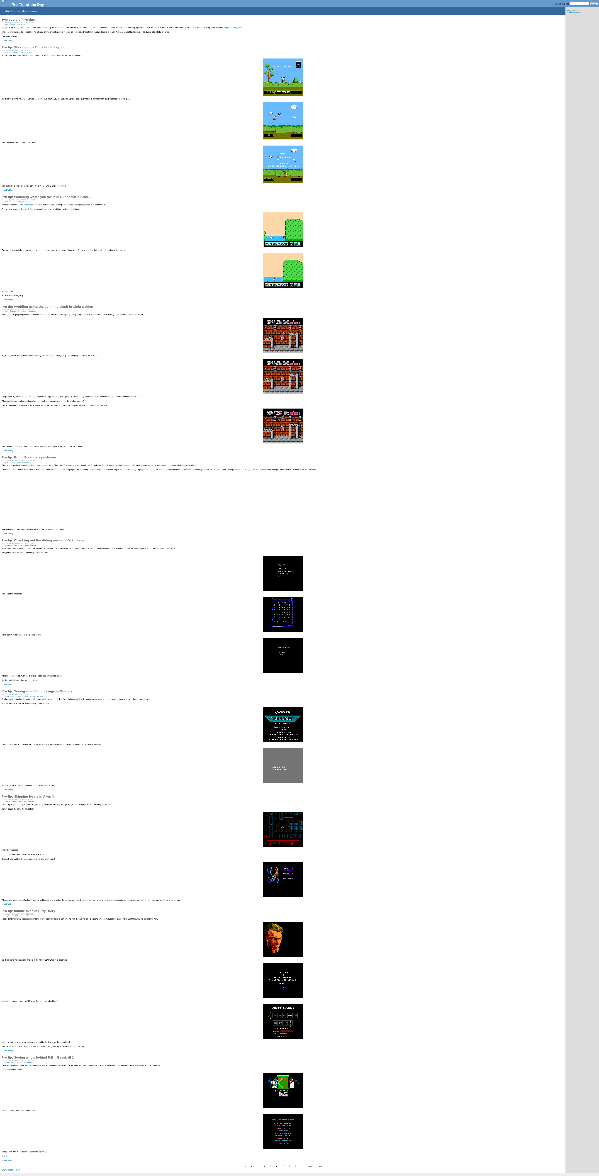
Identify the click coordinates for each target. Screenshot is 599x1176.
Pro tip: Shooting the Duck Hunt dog (30, 47)
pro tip (12, 24)
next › (311, 1166)
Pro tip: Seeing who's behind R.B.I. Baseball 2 (38, 1057)
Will (13, 23)
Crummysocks (573, 13)
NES (23, 52)
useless (40, 696)
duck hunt (15, 52)
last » (321, 1166)
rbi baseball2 (29, 1062)
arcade (7, 52)
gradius (19, 696)
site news (21, 24)
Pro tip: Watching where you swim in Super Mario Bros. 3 (47, 197)
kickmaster (9, 545)
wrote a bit (40, 1065)
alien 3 (7, 801)
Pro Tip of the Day (28, 4)
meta (6, 24)
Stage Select (572, 11)
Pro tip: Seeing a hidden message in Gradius (37, 691)
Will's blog (8, 40)
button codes (9, 696)
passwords (25, 545)
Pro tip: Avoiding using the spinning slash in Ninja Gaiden (47, 306)
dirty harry (8, 916)
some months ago (28, 205)
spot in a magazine (233, 28)
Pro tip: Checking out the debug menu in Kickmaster (43, 540)
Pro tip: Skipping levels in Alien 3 (28, 796)
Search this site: (562, 4)
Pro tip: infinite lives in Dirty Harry (28, 911)
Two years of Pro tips (18, 19)
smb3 (19, 202)
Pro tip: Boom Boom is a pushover (29, 457)
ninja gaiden (14, 311)
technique (27, 202)
